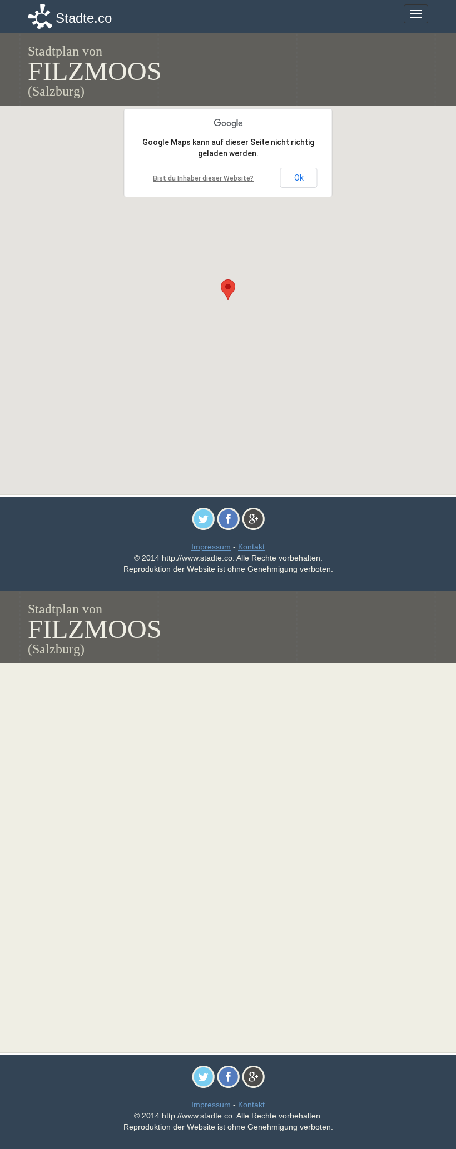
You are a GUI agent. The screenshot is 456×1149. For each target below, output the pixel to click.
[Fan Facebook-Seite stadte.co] (228, 518)
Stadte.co (84, 18)
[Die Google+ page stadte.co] (253, 518)
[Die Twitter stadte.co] (203, 518)
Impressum (211, 546)
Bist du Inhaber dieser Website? (203, 178)
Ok (299, 177)
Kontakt (251, 546)
